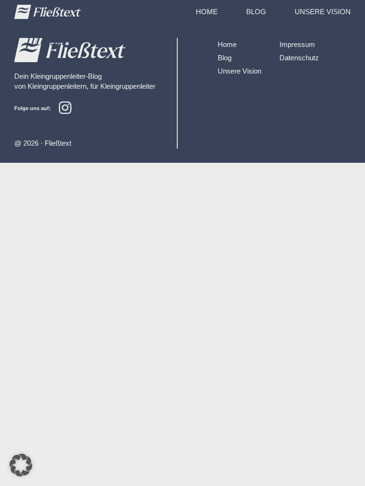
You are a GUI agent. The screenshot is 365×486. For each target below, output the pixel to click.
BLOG (256, 12)
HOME (207, 12)
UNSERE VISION (323, 12)
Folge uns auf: (32, 108)
